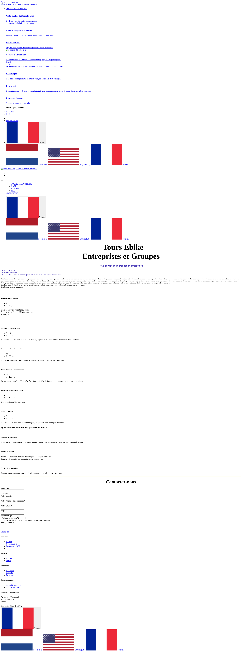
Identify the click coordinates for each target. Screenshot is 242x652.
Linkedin (9, 573)
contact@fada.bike (13, 585)
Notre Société (11, 544)
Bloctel (9, 558)
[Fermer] (2, 180)
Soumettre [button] (5, 532)
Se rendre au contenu (9, 2)
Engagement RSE (13, 546)
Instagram (10, 575)
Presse (8, 561)
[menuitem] (16, 9)
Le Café (34, 65)
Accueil (9, 542)
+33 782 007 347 (13, 587)
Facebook (10, 571)
